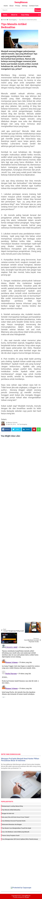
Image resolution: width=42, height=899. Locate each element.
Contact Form (33, 6)
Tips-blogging (23, 424)
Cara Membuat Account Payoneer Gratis (13, 821)
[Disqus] (21, 670)
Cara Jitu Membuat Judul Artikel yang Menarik (15, 832)
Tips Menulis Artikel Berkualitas (14, 25)
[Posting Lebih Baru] (4, 623)
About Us (14, 15)
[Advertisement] (21, 530)
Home (6, 6)
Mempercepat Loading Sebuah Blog (12, 806)
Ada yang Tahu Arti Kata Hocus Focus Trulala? (15, 817)
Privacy (17, 6)
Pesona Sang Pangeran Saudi (10, 835)
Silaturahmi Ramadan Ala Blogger (12, 824)
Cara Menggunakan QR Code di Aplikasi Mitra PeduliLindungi (20, 839)
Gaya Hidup (25, 15)
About (11, 6)
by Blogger (26, 897)
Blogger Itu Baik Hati (8, 813)
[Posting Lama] (38, 634)
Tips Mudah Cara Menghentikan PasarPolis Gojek (16, 828)
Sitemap (24, 6)
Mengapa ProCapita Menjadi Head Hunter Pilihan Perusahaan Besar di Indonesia (20, 760)
